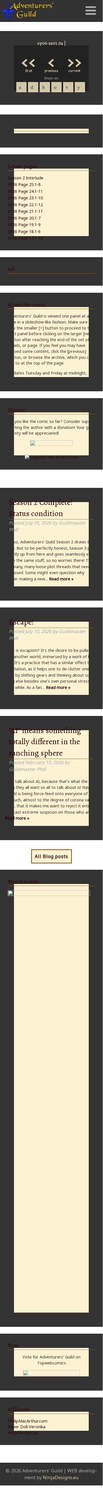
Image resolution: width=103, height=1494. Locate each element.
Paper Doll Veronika (26, 1426)
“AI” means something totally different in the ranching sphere (45, 741)
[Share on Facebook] (21, 87)
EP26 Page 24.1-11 (25, 191)
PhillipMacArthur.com (27, 1421)
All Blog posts (51, 856)
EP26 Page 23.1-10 (25, 197)
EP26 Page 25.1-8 (24, 184)
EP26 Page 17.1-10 (25, 238)
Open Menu (90, 10)
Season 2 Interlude (25, 178)
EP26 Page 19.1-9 (24, 224)
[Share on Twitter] (33, 87)
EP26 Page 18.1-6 (24, 231)
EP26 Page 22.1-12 (25, 204)
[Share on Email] (68, 87)
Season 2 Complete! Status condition (41, 508)
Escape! (21, 622)
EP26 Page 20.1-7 (24, 218)
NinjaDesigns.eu (23, 1432)
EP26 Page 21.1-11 (25, 211)
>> (74, 61)
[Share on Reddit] (80, 87)
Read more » (61, 579)
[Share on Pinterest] (45, 87)
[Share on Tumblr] (56, 87)
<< (28, 61)
